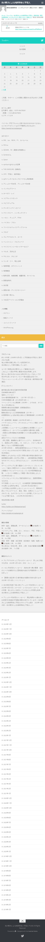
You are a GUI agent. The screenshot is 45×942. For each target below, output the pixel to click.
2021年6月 (7, 769)
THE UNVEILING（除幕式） (12, 169)
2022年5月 (7, 716)
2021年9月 (7, 755)
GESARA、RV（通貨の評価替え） (14, 150)
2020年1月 (7, 851)
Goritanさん (7, 155)
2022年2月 (7, 731)
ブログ (5, 232)
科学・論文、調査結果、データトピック (16, 526)
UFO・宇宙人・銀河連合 (12, 174)
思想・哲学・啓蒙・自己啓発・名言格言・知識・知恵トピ (22, 541)
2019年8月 (7, 876)
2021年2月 (7, 789)
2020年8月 (7, 818)
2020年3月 (7, 842)
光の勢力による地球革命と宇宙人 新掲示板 (26, 15)
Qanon (5, 160)
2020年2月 (7, 847)
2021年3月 (7, 784)
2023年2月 (7, 673)
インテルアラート (9, 189)
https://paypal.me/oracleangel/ (12, 128)
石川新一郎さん (8, 295)
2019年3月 (7, 900)
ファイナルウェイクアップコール (15, 227)
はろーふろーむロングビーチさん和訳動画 (18, 179)
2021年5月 (7, 774)
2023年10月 (7, 634)
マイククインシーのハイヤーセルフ (16, 247)
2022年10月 (7, 692)
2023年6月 (7, 653)
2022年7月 (7, 706)
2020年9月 (7, 813)
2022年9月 (7, 697)
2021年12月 (7, 740)
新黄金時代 (7, 280)
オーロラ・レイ (8, 193)
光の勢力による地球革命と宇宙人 (15, 2)
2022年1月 (7, 735)
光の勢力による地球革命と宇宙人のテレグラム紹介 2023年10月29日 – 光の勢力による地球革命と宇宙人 (22, 602)
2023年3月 (7, 668)
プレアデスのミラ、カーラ (12, 237)
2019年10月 (7, 866)
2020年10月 (7, 808)
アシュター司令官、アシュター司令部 (16, 184)
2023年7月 (7, 648)
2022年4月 (7, 721)
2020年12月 (7, 798)
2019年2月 (7, 905)
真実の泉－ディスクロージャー (14, 290)
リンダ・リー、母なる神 (12, 261)
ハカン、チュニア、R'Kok (12, 218)
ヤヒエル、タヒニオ (10, 256)
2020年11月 (7, 803)
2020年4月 (7, 837)
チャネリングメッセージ (12, 208)
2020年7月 (7, 822)
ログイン (6, 313)
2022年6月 (7, 711)
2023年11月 (7, 629)
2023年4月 (7, 663)
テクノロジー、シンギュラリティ (15, 213)
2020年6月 (7, 827)
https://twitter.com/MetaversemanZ (14, 507)
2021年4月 (7, 779)
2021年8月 (7, 760)
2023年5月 (7, 658)
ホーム (3, 15)
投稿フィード (8, 318)
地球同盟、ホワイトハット (12, 266)
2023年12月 (7, 624)
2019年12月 (7, 856)
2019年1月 (7, 909)
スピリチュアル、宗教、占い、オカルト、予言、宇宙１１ (22, 531)
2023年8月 (7, 644)
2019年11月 (7, 861)
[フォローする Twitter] (42, 40)
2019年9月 (7, 871)
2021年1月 (7, 793)
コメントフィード (9, 323)
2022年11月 (7, 687)
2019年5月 (7, 890)
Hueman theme (32, 931)
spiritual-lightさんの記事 (11, 164)
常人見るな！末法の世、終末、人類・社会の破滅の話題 (21, 546)
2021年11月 (7, 745)
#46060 (40, 23)
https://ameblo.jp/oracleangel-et (12, 513)
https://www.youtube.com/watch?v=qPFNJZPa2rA (28, 29)
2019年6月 (7, 885)
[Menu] (42, 2)
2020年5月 (7, 832)
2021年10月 (7, 750)
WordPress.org (8, 328)
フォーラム (9, 15)
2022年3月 (7, 726)
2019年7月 (7, 880)
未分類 (5, 285)
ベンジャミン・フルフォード (13, 242)
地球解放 (6, 271)
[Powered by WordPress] (15, 931)
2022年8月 (7, 702)
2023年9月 (7, 639)
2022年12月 (7, 682)
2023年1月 (7, 677)
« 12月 (4, 90)
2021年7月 (7, 764)
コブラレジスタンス (10, 198)
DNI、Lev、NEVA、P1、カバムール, (15, 140)
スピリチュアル (8, 203)
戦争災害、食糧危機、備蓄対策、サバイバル (19, 276)
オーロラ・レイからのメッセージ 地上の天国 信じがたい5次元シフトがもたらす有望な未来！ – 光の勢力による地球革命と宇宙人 (22, 590)
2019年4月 (7, 895)
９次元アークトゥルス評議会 (13, 300)
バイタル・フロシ (9, 222)
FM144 (5, 145)
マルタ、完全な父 (9, 251)
